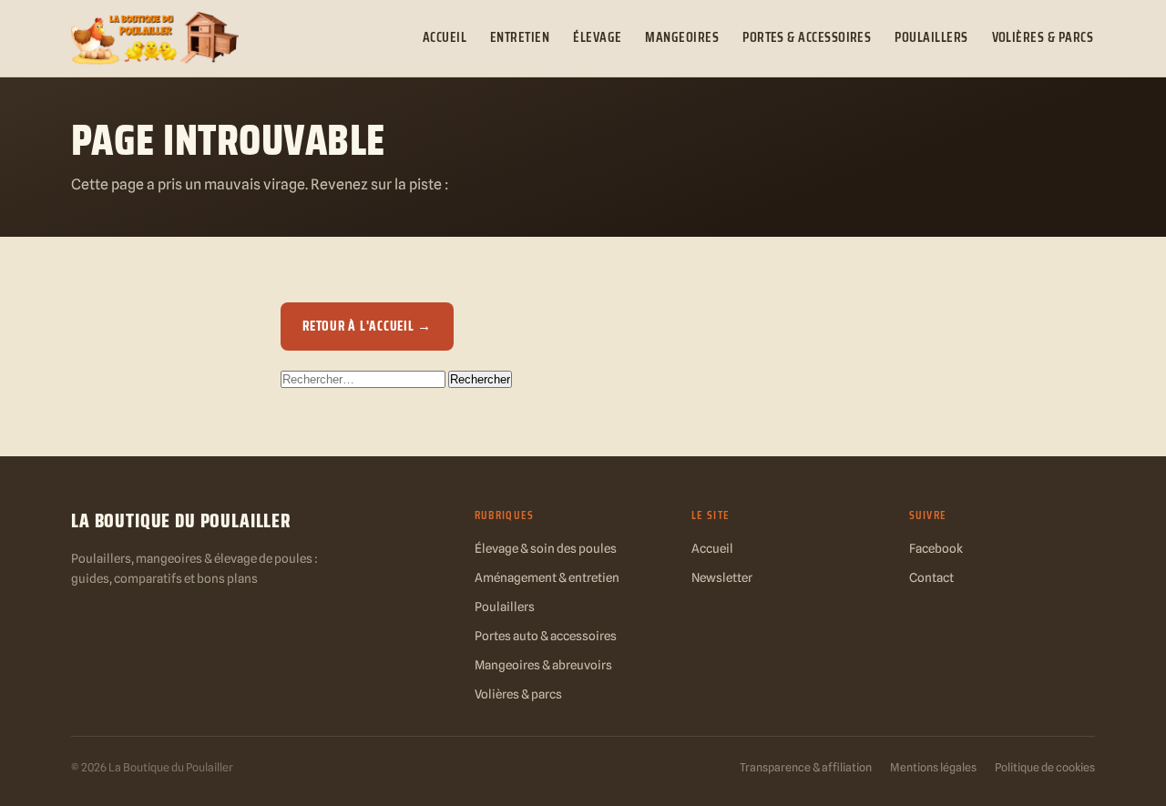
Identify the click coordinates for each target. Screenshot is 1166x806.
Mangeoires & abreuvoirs (543, 665)
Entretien (519, 37)
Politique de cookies (1045, 767)
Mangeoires (682, 37)
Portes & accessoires (806, 37)
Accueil (444, 37)
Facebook (936, 548)
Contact (931, 577)
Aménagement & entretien (547, 577)
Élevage (597, 37)
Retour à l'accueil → (367, 326)
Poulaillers (931, 37)
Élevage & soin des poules (546, 548)
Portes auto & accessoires (546, 635)
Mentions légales (933, 767)
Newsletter (721, 577)
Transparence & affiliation (806, 767)
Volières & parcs (1042, 37)
